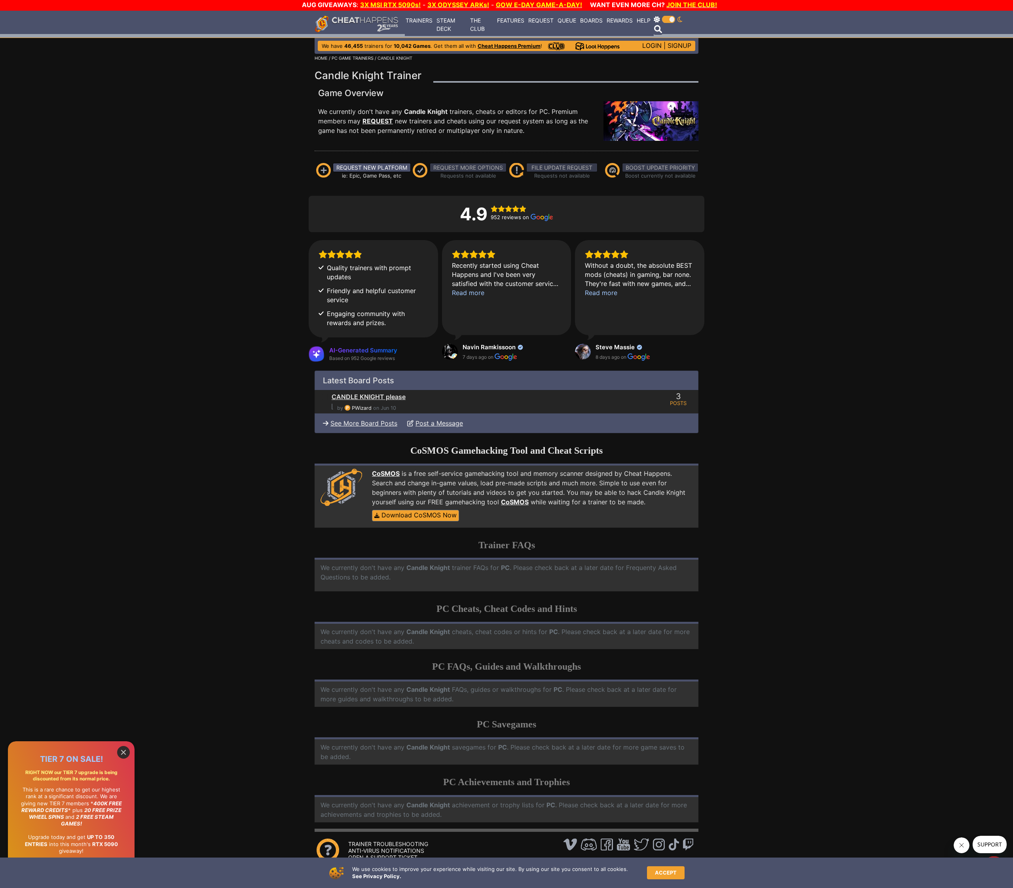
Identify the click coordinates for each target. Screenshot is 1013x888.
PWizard (362, 408)
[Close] (123, 752)
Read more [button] (468, 293)
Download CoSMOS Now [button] (418, 515)
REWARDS (620, 20)
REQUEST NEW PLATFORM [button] (371, 167)
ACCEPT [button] (666, 872)
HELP (644, 20)
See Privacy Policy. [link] (376, 876)
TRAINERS (419, 20)
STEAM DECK (445, 24)
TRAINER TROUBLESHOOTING (388, 844)
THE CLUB (477, 24)
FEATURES (510, 20)
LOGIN (652, 45)
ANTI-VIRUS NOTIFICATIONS (386, 850)
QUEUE (567, 20)
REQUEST (541, 20)
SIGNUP (679, 45)
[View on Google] (450, 352)
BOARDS (591, 20)
